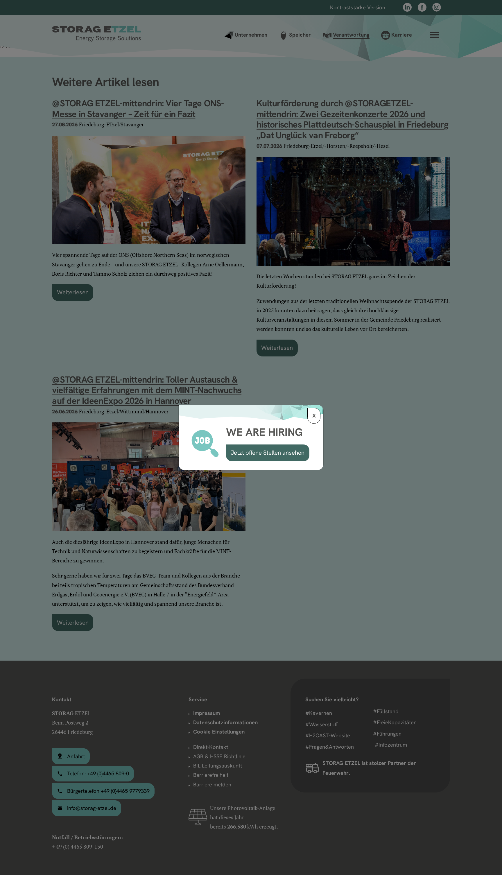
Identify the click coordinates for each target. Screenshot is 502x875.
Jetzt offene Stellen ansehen (267, 452)
